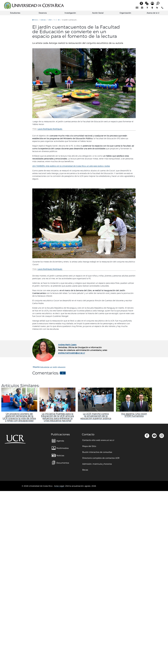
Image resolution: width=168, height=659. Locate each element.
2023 (50, 20)
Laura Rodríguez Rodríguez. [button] (50, 129)
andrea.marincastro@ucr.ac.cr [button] (71, 353)
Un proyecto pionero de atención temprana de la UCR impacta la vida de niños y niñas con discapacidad (19, 417)
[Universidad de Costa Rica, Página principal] (34, 5)
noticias (43, 20)
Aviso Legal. (59, 486)
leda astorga (44, 367)
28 (58, 20)
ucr (51, 367)
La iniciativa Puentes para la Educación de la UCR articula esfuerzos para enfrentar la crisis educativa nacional (57, 417)
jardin (55, 367)
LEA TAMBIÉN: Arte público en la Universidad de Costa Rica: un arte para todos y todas (71, 166)
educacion (61, 367)
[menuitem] (137, 8)
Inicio (36, 20)
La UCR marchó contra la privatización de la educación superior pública (95, 416)
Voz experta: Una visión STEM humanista (134, 415)
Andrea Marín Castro (67, 344)
